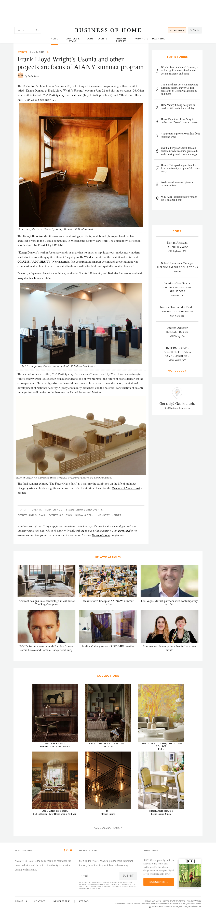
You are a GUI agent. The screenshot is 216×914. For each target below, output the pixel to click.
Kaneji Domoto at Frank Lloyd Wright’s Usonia (54, 90)
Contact (40, 901)
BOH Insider (125, 530)
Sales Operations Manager (177, 263)
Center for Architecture (37, 86)
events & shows (60, 515)
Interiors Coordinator (177, 283)
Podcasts (141, 38)
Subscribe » (159, 881)
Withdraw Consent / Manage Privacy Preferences (176, 906)
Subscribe (177, 30)
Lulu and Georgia (55, 811)
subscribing (77, 530)
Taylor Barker (34, 76)
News (54, 38)
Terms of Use (84, 884)
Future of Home (101, 535)
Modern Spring (108, 813)
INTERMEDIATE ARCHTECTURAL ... (177, 350)
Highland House (161, 811)
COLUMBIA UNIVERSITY (34, 261)
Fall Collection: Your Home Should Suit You (54, 813)
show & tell (84, 515)
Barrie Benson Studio (161, 813)
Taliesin (38, 278)
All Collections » (108, 827)
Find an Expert (121, 39)
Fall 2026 (108, 746)
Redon (161, 749)
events (23, 52)
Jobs (90, 38)
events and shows (31, 515)
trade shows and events (84, 509)
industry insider (109, 515)
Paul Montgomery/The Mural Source (161, 744)
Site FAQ (83, 901)
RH (108, 811)
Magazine (158, 38)
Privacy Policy (129, 884)
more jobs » (177, 370)
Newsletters (62, 901)
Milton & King (55, 743)
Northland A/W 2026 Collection (54, 746)
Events (102, 38)
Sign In (195, 30)
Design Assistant (177, 242)
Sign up (50, 526)
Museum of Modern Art (126, 488)
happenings (53, 509)
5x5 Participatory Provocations (62, 95)
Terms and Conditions (174, 901)
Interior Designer (177, 327)
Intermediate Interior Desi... (177, 307)
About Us (21, 901)
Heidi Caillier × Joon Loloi (108, 743)
